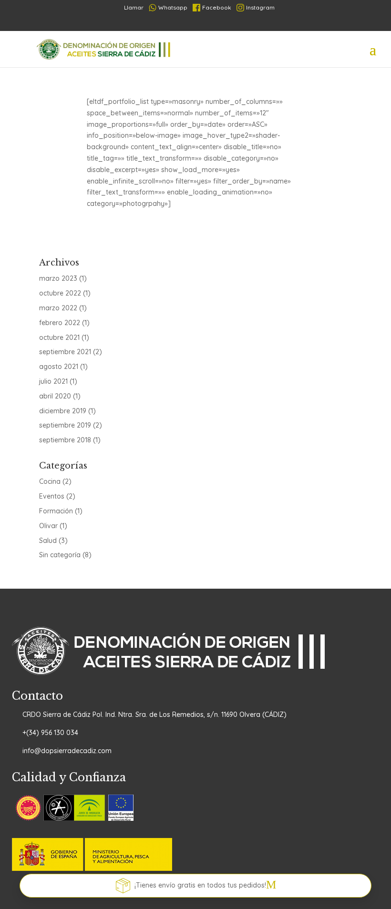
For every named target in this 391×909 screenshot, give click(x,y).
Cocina (50, 481)
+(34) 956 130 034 (50, 732)
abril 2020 (55, 396)
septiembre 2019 (65, 425)
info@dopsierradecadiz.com (67, 750)
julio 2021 (53, 381)
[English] (228, 23)
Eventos (51, 496)
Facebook (216, 7)
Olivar (48, 525)
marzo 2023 (58, 278)
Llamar (130, 7)
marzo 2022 (58, 308)
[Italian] (212, 23)
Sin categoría (60, 555)
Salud (48, 540)
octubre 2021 (59, 337)
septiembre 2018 (65, 440)
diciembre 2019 (62, 411)
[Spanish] (167, 23)
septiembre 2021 (65, 351)
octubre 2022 (60, 293)
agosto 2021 (58, 366)
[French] (182, 23)
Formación (56, 511)
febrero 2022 (59, 322)
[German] (197, 23)
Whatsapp (172, 7)
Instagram (260, 7)
